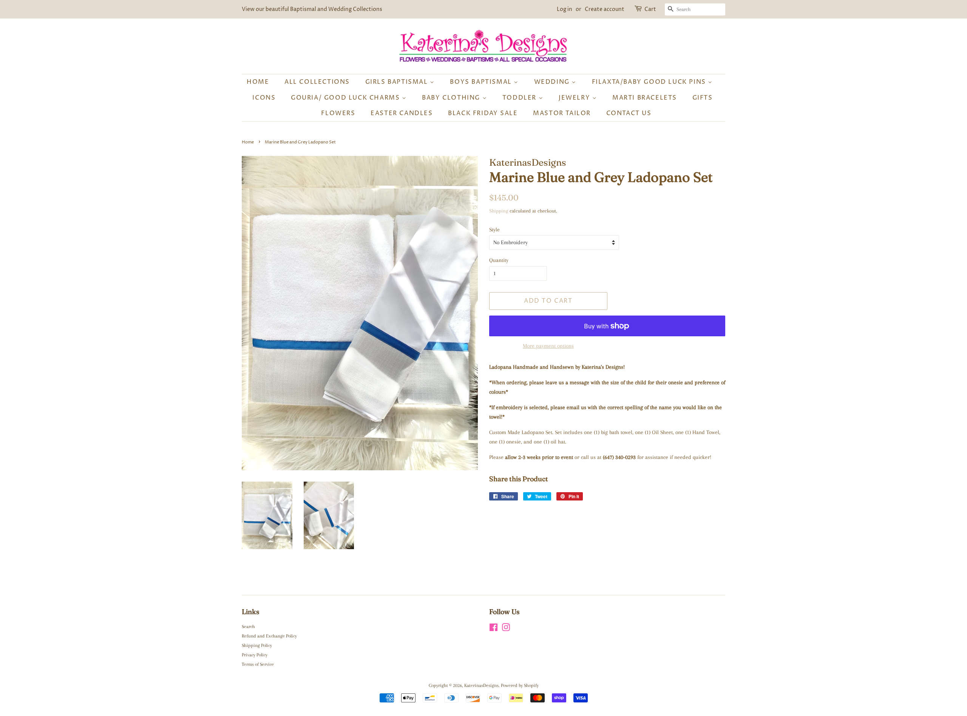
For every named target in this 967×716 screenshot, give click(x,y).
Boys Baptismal (482, 82)
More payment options (548, 346)
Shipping (498, 211)
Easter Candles (402, 113)
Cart (650, 9)
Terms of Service (258, 664)
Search (248, 626)
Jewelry (575, 98)
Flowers (338, 113)
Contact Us (629, 113)
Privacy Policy (254, 654)
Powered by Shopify (520, 685)
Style (494, 229)
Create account (604, 9)
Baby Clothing (452, 98)
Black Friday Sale (482, 113)
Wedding (553, 82)
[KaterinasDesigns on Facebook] (493, 629)
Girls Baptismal (397, 82)
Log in (564, 9)
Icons (263, 98)
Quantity (498, 260)
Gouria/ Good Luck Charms (346, 98)
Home (258, 82)
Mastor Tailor (562, 113)
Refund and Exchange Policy (269, 636)
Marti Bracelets (644, 98)
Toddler (520, 98)
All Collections (317, 82)
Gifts (702, 98)
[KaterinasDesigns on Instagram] (506, 629)
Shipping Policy (257, 645)
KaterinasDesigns (481, 685)
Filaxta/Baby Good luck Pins (650, 82)
